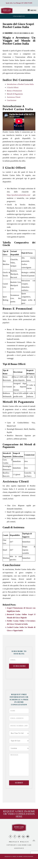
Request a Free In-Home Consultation (19, 856)
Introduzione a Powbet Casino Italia (20, 84)
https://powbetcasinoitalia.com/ (18, 195)
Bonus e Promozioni (14, 91)
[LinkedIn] (23, 836)
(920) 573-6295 (28, 3)
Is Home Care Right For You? (19, 16)
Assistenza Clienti (13, 97)
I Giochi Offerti (12, 87)
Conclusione (11, 100)
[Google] (10, 836)
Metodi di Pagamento (15, 94)
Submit (19, 783)
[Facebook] (14, 836)
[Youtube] (27, 836)
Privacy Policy (19, 842)
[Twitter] (19, 836)
